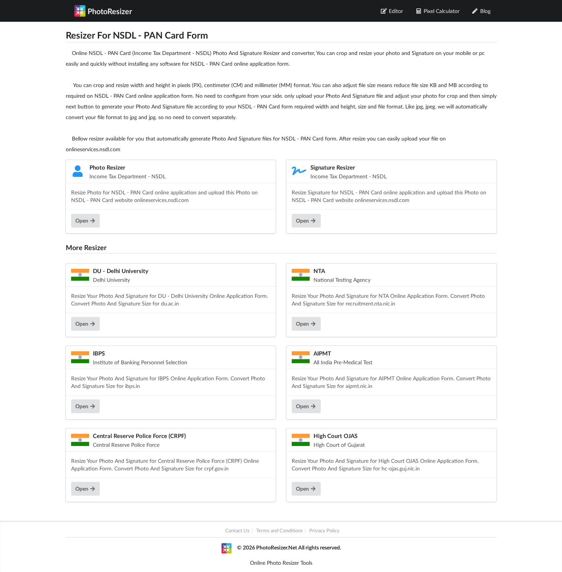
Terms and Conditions (279, 530)
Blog (485, 11)
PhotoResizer (110, 11)
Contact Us (237, 530)
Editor (396, 11)
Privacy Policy (324, 530)
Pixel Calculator (442, 11)
